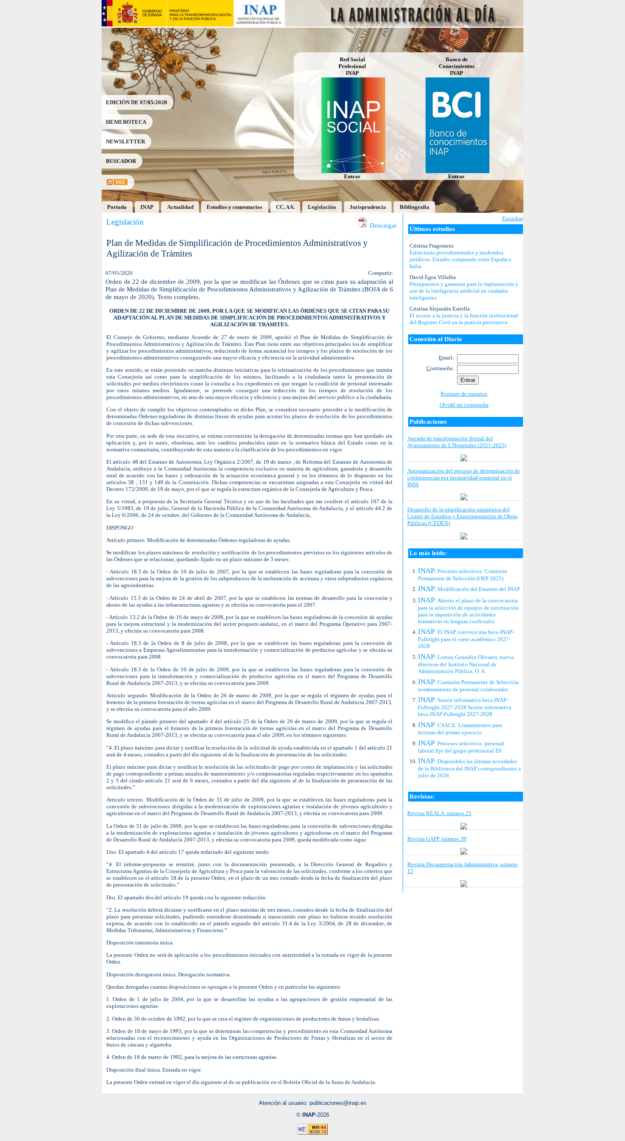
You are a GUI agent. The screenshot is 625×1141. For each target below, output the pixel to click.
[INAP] (259, 24)
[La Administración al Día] (404, 24)
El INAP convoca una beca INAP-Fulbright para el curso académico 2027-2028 (466, 639)
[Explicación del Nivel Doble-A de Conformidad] (312, 1133)
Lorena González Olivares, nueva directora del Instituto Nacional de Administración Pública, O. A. (466, 664)
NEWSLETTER (125, 141)
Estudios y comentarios (234, 207)
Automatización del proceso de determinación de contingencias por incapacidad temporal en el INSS (463, 478)
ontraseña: (440, 368)
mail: (446, 357)
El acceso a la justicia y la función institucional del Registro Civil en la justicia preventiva (463, 318)
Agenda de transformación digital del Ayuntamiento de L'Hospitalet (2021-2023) (456, 441)
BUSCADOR (121, 161)
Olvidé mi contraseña (464, 405)
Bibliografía (414, 207)
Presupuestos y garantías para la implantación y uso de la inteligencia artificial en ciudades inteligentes (463, 291)
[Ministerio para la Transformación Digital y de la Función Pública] (200, 24)
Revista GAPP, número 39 (436, 839)
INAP (146, 207)
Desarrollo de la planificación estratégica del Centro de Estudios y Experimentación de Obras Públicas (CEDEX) (462, 516)
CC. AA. (285, 207)
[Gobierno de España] (134, 24)
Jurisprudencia (367, 207)
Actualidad (180, 207)
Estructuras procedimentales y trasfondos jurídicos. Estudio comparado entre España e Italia (460, 259)
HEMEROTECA (126, 122)
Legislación (322, 207)
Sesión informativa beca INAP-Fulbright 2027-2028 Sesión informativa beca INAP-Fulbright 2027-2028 (464, 707)
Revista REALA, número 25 (439, 813)
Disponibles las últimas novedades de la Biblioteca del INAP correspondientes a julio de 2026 (469, 768)
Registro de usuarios (463, 394)
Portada (117, 207)
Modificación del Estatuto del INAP (479, 589)
